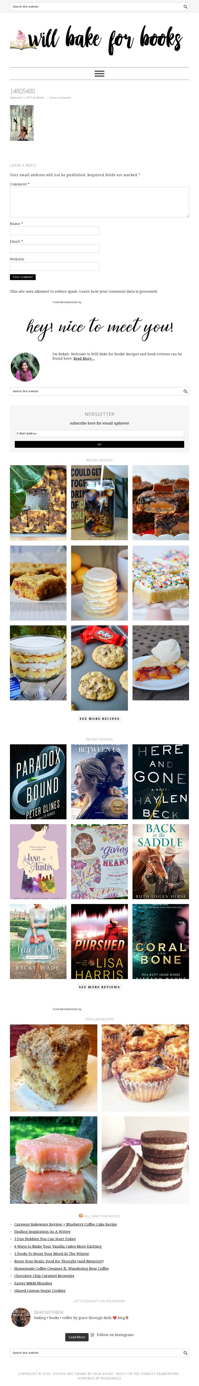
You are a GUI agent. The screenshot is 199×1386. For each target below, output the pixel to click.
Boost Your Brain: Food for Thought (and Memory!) (59, 1261)
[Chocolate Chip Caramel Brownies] (161, 502)
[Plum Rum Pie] (161, 662)
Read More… (84, 358)
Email (16, 241)
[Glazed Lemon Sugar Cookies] (99, 583)
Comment (20, 184)
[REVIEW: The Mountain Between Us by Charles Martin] (99, 781)
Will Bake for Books (99, 38)
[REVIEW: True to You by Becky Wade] (38, 941)
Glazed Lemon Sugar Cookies (40, 1290)
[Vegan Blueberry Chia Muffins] (145, 1068)
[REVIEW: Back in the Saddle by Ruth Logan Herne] (161, 861)
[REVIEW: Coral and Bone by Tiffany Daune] (161, 941)
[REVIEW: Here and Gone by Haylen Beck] (161, 781)
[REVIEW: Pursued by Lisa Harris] (99, 941)
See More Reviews (99, 987)
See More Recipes (100, 719)
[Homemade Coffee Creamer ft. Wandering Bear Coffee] (99, 502)
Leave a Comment (60, 97)
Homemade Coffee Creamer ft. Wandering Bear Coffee (61, 1268)
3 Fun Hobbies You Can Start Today (45, 1239)
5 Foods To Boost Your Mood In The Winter (51, 1254)
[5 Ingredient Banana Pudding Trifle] (38, 662)
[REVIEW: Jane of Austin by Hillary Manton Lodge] (38, 861)
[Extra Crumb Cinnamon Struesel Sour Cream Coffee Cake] (53, 1068)
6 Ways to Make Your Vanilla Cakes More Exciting (58, 1246)
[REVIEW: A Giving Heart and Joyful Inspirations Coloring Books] (99, 861)
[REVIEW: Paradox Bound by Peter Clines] (38, 781)
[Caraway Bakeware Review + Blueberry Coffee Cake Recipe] (38, 503)
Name (16, 224)
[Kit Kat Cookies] (99, 667)
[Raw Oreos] (145, 1160)
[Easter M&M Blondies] (38, 583)
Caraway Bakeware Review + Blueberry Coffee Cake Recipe (65, 1224)
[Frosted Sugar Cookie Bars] (161, 583)
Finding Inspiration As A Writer (42, 1231)
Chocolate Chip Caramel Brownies (44, 1276)
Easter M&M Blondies (33, 1283)
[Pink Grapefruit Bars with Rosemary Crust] (53, 1160)
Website (17, 259)
